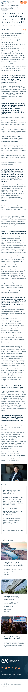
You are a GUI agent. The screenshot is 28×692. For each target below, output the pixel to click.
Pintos (3, 417)
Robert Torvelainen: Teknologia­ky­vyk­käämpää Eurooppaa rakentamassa (13, 512)
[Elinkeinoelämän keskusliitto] (10, 661)
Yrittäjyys (4, 9)
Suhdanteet (6, 528)
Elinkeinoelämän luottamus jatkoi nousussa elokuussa (13, 531)
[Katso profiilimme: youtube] (9, 667)
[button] (21, 2)
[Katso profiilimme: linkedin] (5, 667)
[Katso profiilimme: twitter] (2, 667)
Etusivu (3, 5)
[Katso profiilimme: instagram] (15, 667)
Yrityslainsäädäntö (8, 518)
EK (12, 617)
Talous (11, 528)
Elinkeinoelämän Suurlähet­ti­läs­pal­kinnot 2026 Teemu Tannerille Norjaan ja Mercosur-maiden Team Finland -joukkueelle (13, 502)
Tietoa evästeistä (16, 674)
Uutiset (7, 5)
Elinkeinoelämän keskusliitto (7, 2)
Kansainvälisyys (7, 497)
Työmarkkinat (8, 488)
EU (3, 488)
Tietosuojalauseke (6, 674)
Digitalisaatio (7, 508)
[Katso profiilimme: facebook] (12, 667)
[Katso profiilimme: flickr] (19, 667)
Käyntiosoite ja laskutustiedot (9, 671)
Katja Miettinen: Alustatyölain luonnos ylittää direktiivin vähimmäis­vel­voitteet (11, 492)
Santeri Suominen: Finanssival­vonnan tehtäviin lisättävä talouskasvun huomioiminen (12, 522)
